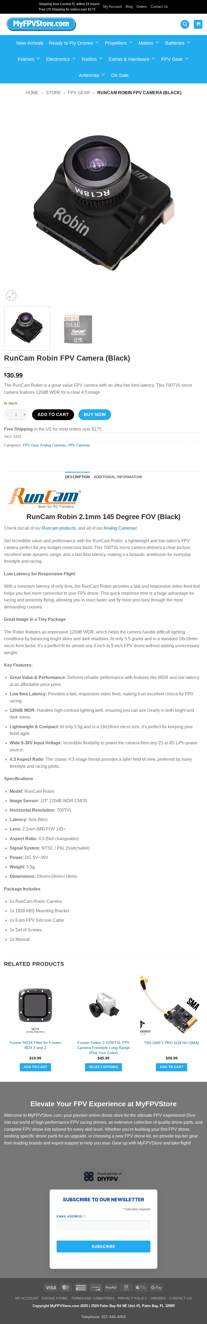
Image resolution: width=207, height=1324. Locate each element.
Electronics (58, 59)
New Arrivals (29, 43)
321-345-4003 (113, 1317)
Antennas (89, 75)
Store (53, 92)
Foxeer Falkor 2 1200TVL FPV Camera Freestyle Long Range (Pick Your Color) (103, 1047)
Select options (103, 1067)
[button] (185, 24)
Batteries (174, 43)
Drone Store (55, 1298)
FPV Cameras (79, 445)
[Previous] (15, 203)
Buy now (95, 414)
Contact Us (159, 7)
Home (32, 92)
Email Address (71, 1216)
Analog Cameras (53, 445)
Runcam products (59, 528)
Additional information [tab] (118, 477)
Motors (146, 43)
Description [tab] (77, 477)
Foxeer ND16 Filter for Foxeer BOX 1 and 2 (35, 1045)
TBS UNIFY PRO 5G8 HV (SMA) (171, 1043)
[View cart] (198, 24)
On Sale (120, 75)
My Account (112, 7)
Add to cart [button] (35, 1067)
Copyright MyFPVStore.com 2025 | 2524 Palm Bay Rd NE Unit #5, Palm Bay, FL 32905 (104, 1306)
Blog (129, 7)
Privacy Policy (132, 1298)
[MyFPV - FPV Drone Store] (41, 24)
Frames (26, 59)
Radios (89, 59)
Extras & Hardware (129, 59)
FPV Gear (172, 59)
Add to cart (53, 414)
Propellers (116, 43)
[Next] (192, 203)
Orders (141, 7)
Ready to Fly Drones (71, 43)
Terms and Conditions (92, 1298)
